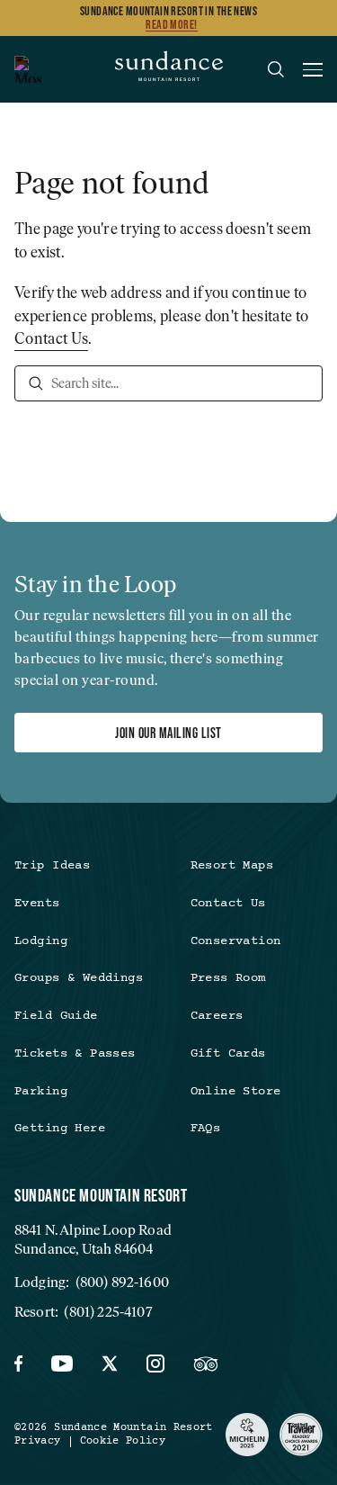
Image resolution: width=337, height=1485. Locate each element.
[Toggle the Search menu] (276, 69)
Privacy (37, 1441)
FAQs (206, 1128)
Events (37, 904)
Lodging (40, 941)
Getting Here (59, 1128)
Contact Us (51, 338)
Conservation (236, 941)
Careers (217, 1016)
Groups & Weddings (78, 978)
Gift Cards (228, 1054)
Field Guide (56, 1016)
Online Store (236, 1092)
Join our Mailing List (168, 732)
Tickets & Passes (75, 1054)
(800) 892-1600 (122, 1282)
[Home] (169, 69)
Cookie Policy (123, 1441)
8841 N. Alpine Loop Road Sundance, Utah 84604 (93, 1239)
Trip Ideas (52, 866)
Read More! (171, 25)
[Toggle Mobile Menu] (313, 72)
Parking (40, 1092)
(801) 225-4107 (108, 1311)
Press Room (228, 978)
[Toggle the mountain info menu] (27, 69)
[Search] (36, 383)
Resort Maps (232, 866)
